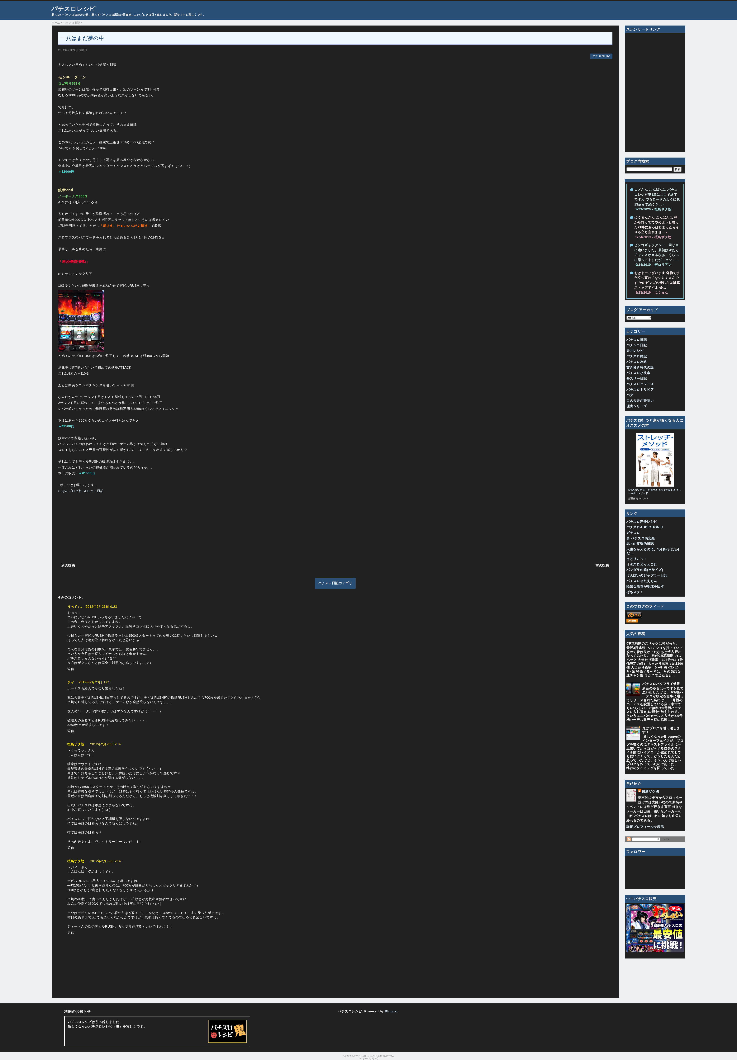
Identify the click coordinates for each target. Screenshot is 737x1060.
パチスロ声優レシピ (641, 521)
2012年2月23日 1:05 (94, 682)
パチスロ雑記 (636, 356)
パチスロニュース (640, 384)
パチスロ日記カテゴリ (335, 583)
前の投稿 (602, 565)
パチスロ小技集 (638, 373)
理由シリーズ (636, 406)
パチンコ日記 (636, 345)
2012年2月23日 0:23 (101, 606)
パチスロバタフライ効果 (661, 684)
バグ (629, 395)
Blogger (391, 1011)
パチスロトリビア (640, 389)
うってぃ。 (75, 606)
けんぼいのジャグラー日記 (647, 575)
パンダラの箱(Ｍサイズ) (644, 570)
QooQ (375, 1058)
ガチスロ (633, 533)
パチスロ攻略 (636, 362)
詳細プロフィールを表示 (645, 827)
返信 (70, 669)
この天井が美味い (640, 400)
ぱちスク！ (635, 592)
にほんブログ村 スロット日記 (81, 491)
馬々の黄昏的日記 (640, 544)
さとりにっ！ (636, 559)
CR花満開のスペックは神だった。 (652, 643)
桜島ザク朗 (75, 744)
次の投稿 (68, 565)
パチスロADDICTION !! (644, 527)
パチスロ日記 (601, 56)
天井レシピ (635, 351)
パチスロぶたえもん (641, 581)
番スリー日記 (636, 378)
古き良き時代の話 (640, 367)
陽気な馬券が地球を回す (645, 586)
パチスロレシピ (74, 8)
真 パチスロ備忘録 (640, 538)
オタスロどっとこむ (641, 564)
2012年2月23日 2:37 (106, 744)
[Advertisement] (173, 527)
